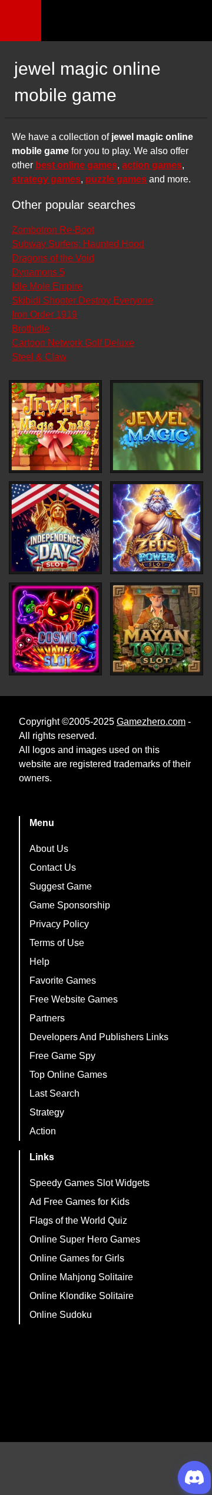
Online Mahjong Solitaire (81, 1277)
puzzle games (116, 179)
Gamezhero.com (151, 722)
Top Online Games (68, 1075)
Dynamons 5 (38, 272)
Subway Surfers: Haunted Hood (78, 244)
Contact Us (52, 868)
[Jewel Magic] (157, 426)
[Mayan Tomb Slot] (157, 629)
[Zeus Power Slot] (157, 528)
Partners (47, 1018)
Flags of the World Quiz (78, 1221)
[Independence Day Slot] (55, 528)
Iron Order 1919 (44, 314)
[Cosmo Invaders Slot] (55, 629)
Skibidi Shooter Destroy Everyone (82, 300)
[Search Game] (192, 23)
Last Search (54, 1093)
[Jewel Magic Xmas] (55, 426)
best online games (76, 165)
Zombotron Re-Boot (53, 230)
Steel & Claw (39, 357)
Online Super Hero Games (84, 1239)
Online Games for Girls (76, 1258)
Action (42, 1131)
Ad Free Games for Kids (79, 1202)
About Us (48, 849)
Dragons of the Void (53, 258)
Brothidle (30, 329)
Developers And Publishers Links (98, 1037)
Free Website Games (73, 999)
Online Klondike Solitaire (81, 1296)
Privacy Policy (59, 924)
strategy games (46, 179)
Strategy (46, 1112)
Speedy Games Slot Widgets (89, 1183)
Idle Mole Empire (47, 286)
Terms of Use (56, 943)
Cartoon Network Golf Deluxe (73, 343)
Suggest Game (60, 886)
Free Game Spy (62, 1056)
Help (39, 962)
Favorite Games (62, 980)
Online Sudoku (60, 1315)
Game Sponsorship (69, 905)
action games (152, 165)
